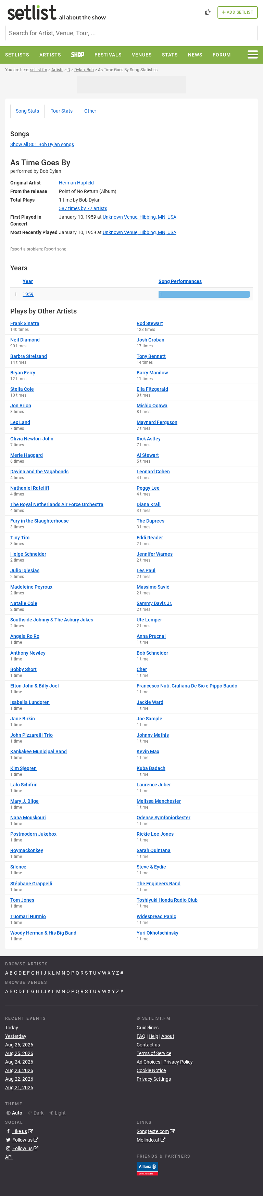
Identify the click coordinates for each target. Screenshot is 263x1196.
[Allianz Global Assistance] (147, 1168)
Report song (55, 249)
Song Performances (180, 281)
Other (90, 111)
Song (27, 111)
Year (28, 281)
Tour (62, 111)
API (9, 1157)
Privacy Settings (154, 1079)
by (83, 208)
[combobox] (131, 33)
